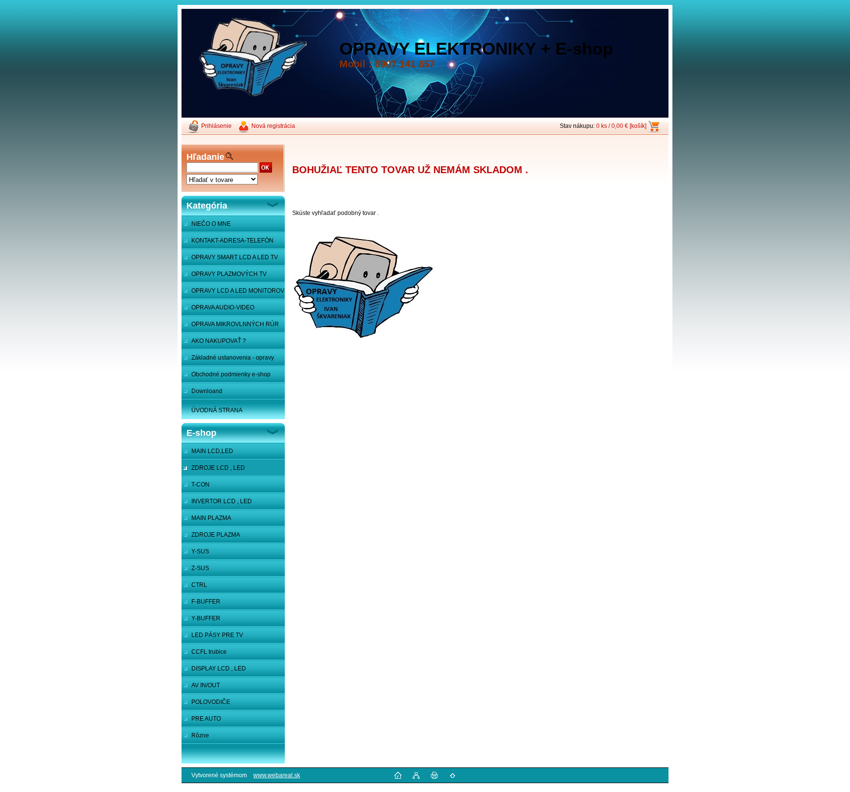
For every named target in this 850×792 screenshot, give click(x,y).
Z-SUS (200, 568)
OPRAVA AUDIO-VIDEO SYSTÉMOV (218, 310)
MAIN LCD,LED (212, 451)
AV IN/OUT (205, 685)
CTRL (199, 584)
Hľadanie (205, 157)
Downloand (206, 391)
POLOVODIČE (210, 702)
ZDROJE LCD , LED (218, 467)
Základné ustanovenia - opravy (232, 357)
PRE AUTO (206, 718)
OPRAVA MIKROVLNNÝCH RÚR (235, 324)
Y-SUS (200, 551)
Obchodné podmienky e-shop (231, 374)
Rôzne (200, 735)
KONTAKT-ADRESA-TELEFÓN (232, 240)
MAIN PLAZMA (211, 518)
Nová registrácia (273, 125)
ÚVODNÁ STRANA (217, 410)
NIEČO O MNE (211, 223)
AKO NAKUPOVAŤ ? (218, 340)
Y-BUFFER (205, 618)
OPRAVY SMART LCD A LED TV (234, 257)
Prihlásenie (216, 125)
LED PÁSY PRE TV (217, 635)
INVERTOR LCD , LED (221, 501)
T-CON (200, 484)
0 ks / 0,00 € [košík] (621, 125)
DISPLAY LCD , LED (218, 668)
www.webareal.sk (276, 775)
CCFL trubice (209, 651)
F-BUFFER (205, 601)
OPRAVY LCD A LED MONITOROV (237, 290)
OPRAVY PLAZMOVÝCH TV (229, 274)
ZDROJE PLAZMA (215, 534)
